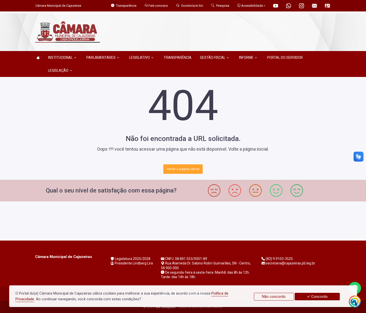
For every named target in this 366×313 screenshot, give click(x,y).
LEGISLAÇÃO (58, 70)
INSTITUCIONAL (60, 58)
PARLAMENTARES (101, 58)
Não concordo (274, 296)
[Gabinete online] (327, 6)
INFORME (246, 58)
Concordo (319, 296)
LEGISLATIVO (139, 58)
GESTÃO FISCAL (212, 58)
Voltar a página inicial (183, 169)
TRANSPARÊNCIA (177, 58)
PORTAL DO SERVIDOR (285, 58)
